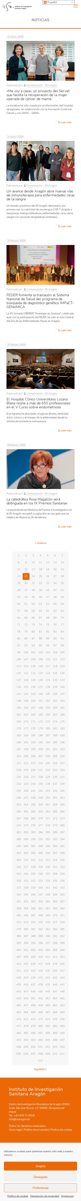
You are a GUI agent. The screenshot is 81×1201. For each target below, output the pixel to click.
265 (55, 811)
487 (40, 1033)
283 (33, 832)
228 (40, 777)
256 (40, 805)
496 (55, 1040)
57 (18, 611)
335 (55, 881)
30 (26, 583)
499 (26, 1047)
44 (26, 597)
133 (62, 680)
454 (55, 998)
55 (55, 604)
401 (26, 950)
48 (55, 597)
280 (62, 825)
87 (33, 638)
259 (62, 805)
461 (55, 1005)
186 (40, 735)
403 (40, 950)
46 (40, 597)
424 (40, 971)
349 (55, 894)
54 (47, 604)
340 (40, 888)
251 (55, 798)
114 (26, 666)
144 (40, 694)
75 (47, 625)
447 (55, 991)
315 (62, 860)
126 (62, 673)
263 (40, 811)
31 (33, 583)
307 (55, 853)
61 (47, 611)
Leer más (66, 122)
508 (40, 1054)
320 (47, 867)
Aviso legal (15, 1130)
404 (47, 950)
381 (33, 929)
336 (62, 881)
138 (47, 687)
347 (40, 894)
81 (40, 632)
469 (62, 1012)
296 (26, 846)
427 (62, 971)
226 (26, 777)
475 (55, 1019)
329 (62, 874)
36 (18, 590)
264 (47, 811)
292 (47, 839)
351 (18, 901)
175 (62, 721)
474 (47, 1019)
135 (26, 687)
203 (62, 749)
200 (40, 749)
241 (33, 791)
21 (62, 569)
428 (18, 978)
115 (33, 666)
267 (18, 818)
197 (18, 749)
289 (26, 839)
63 (62, 611)
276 (33, 825)
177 (26, 728)
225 (18, 777)
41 (55, 590)
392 (62, 936)
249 (40, 798)
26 (47, 576)
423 (33, 971)
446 (47, 991)
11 (40, 562)
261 (26, 811)
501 (40, 1047)
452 (40, 998)
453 (47, 998)
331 (26, 881)
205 (26, 756)
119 (62, 666)
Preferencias (40, 1188)
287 (62, 832)
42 (62, 590)
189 (62, 735)
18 (40, 569)
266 (62, 811)
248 (33, 798)
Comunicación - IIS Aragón (42, 85)
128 (26, 680)
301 (62, 846)
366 (26, 915)
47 (47, 597)
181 (55, 728)
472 (33, 1019)
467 (47, 1012)
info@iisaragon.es (19, 1119)
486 (33, 1033)
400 (18, 950)
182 (62, 728)
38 (33, 590)
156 (26, 708)
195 (55, 742)
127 (18, 680)
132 (55, 680)
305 (40, 853)
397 (47, 943)
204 (18, 756)
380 (26, 929)
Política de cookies (17, 1196)
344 (18, 894)
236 (47, 784)
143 (33, 694)
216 (55, 763)
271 (47, 818)
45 (33, 597)
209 (55, 756)
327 (47, 874)
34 (55, 583)
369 (47, 915)
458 (33, 1005)
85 (18, 638)
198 (26, 749)
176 (18, 728)
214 (40, 763)
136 (33, 687)
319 (40, 867)
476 (62, 1019)
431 (40, 978)
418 (47, 964)
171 (33, 721)
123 (40, 673)
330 (18, 881)
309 (18, 860)
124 (47, 673)
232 (18, 784)
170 (26, 721)
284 (40, 832)
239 (18, 791)
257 (47, 805)
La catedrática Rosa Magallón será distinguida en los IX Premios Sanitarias (36, 501)
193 (40, 742)
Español (52, 2)
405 (55, 950)
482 (55, 1026)
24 (33, 576)
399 (62, 943)
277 (40, 825)
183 (18, 735)
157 (33, 708)
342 (55, 888)
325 (33, 874)
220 (33, 770)
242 (40, 791)
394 (26, 943)
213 (33, 763)
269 (33, 818)
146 (55, 694)
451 (33, 998)
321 (55, 867)
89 (47, 638)
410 (40, 957)
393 (18, 943)
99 (18, 652)
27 (55, 576)
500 (33, 1047)
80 (33, 632)
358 (18, 908)
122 (33, 673)
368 (40, 915)
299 (47, 846)
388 (33, 936)
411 (47, 957)
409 (33, 957)
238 (62, 784)
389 (40, 936)
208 (47, 756)
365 (18, 915)
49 (62, 597)
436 (26, 984)
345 (26, 894)
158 (40, 708)
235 (40, 784)
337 (18, 888)
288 (18, 839)
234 (33, 784)
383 (47, 929)
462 (62, 1005)
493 (33, 1040)
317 (26, 867)
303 (26, 853)
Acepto (40, 1166)
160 (55, 708)
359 (26, 908)
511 (62, 1054)
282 (26, 832)
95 (40, 645)
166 (47, 715)
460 (47, 1005)
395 (33, 943)
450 (26, 998)
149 (26, 701)
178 (33, 728)
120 (18, 673)
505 (18, 1054)
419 (55, 964)
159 (47, 708)
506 (26, 1054)
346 (33, 894)
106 (18, 659)
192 (33, 742)
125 (55, 673)
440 (55, 984)
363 (55, 908)
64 (18, 618)
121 (26, 673)
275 (26, 825)
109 (40, 659)
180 (47, 728)
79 (26, 632)
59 (33, 611)
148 (18, 701)
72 (26, 625)
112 (62, 659)
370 (55, 915)
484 (18, 1033)
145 (47, 694)
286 (55, 832)
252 (62, 798)
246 (18, 798)
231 (62, 777)
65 (26, 618)
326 (40, 874)
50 (18, 604)
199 (33, 749)
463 (18, 1012)
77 (62, 625)
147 (62, 694)
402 (33, 950)
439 (47, 984)
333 (40, 881)
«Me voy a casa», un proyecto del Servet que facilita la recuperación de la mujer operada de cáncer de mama (38, 95)
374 (33, 922)
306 (47, 853)
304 (33, 853)
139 (55, 687)
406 (62, 950)
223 (55, 770)
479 (33, 1026)
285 (47, 832)
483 (62, 1026)
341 (47, 888)
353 (33, 901)
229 (47, 777)
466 (40, 1012)
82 (47, 632)
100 (26, 652)
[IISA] (16, 6)
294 (62, 839)
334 (47, 881)
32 (40, 583)
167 (55, 715)
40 (47, 590)
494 (40, 1040)
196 (62, 742)
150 (33, 701)
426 (55, 971)
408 (26, 957)
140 (62, 687)
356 (55, 901)
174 (55, 721)
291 (40, 839)
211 (18, 763)
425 (47, 971)
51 (26, 604)
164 (33, 715)
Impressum (67, 1196)
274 (18, 825)
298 (40, 846)
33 (47, 583)
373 (26, 922)
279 (55, 825)
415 (26, 964)
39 (40, 590)
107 (26, 659)
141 (18, 694)
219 (26, 770)
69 (55, 618)
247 (26, 798)
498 (18, 1047)
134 (18, 687)
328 (55, 874)
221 (40, 770)
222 (47, 770)
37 (26, 590)
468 (55, 1012)
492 (26, 1040)
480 (40, 1026)
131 (47, 680)
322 (62, 867)
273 (62, 818)
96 (47, 645)
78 (18, 632)
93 (26, 645)
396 (40, 943)
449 (18, 998)
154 (62, 701)
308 (62, 853)
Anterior (42, 543)
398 (55, 943)
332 (33, 881)
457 (26, 1005)
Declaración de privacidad (44, 1196)
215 (47, 763)
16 (26, 569)
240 (26, 791)
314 (55, 860)
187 (47, 735)
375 (40, 922)
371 (62, 915)
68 (47, 618)
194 (47, 742)
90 (55, 638)
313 (47, 860)
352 (26, 901)
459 (40, 1005)
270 (40, 818)
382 (40, 929)
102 (40, 652)
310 (26, 860)
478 (26, 1026)
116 (40, 666)
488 (47, 1033)
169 (18, 721)
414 (18, 964)
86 (26, 638)
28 (62, 576)
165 (40, 715)
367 (33, 915)
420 (62, 964)
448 (62, 991)
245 (62, 791)
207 (40, 756)
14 (62, 562)
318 (33, 867)
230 (55, 777)
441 (62, 984)
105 (62, 652)
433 (55, 978)
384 (55, 929)
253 (18, 805)
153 (55, 701)
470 (18, 1019)
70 (62, 618)
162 (18, 715)
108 (33, 659)
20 (55, 569)
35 (62, 583)
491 (18, 1040)
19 (47, 569)
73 (33, 625)
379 (18, 929)
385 (62, 929)
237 (55, 784)
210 (62, 756)
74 (40, 625)
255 (33, 805)
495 (47, 1040)
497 (62, 1040)
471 (26, 1019)
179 (40, 728)
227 (33, 777)
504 (62, 1047)
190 (18, 742)
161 (62, 708)
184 (26, 735)
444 (33, 991)
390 (47, 936)
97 (55, 645)
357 (62, 901)
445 (40, 991)
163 (26, 715)
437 (33, 984)
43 (18, 597)
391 (55, 936)
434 (62, 978)
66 (33, 618)
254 (26, 805)
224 (62, 770)
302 (18, 853)
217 (62, 763)
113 (18, 666)
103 (47, 652)
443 (26, 991)
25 (40, 576)
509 (47, 1054)
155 (18, 708)
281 (18, 832)
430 (33, 978)
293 (55, 839)
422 (26, 971)
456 (18, 1005)
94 (33, 645)
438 (40, 984)
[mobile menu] (75, 6)
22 (18, 576)
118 (55, 666)
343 (62, 888)
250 (47, 798)
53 (40, 604)
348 (47, 894)
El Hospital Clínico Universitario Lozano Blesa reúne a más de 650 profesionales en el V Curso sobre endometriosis (38, 403)
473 (40, 1019)
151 (40, 701)
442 (18, 991)
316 (18, 867)
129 (33, 680)
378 (62, 922)
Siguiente (39, 1069)
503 (55, 1047)
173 (47, 721)
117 (47, 666)
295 (18, 846)
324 (26, 874)
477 (18, 1026)
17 (33, 569)
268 (26, 818)
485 (26, 1033)
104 (55, 652)
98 (62, 645)
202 (55, 749)
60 (40, 611)
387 (26, 936)
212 (26, 763)
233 (26, 784)
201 (47, 749)
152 (47, 701)
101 (33, 652)
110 (47, 659)
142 (26, 694)
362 (47, 908)
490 (62, 1033)
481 (47, 1026)
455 (62, 998)
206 (33, 756)
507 (33, 1054)
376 (47, 922)
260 (18, 811)
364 (62, 908)
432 (47, 978)
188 (55, 735)
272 (55, 818)
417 (40, 964)
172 (40, 721)
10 (33, 562)
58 (26, 611)
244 (55, 791)
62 (55, 611)
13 (55, 562)
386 (18, 936)
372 (18, 922)
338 (26, 888)
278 (47, 825)
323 (18, 874)
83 (55, 632)
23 (26, 576)
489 (55, 1033)
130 (40, 680)
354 (40, 901)
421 (18, 971)
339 (33, 888)
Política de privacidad (36, 1130)
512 (40, 1061)
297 (33, 846)
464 (26, 1012)
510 (55, 1054)
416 (33, 964)
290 (33, 839)
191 (26, 742)
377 (55, 922)
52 (33, 604)
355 (47, 901)
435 (18, 984)
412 (55, 957)
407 (18, 957)
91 (62, 638)
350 (62, 894)
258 (55, 805)
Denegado (41, 1177)
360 (33, 908)
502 (47, 1047)
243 (47, 791)
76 (55, 625)
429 (26, 978)
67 (40, 618)
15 (18, 569)
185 (33, 735)
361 (40, 908)
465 (33, 1012)
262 (33, 811)
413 (62, 957)
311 (33, 860)
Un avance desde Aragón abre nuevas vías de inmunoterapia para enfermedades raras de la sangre (40, 195)
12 (47, 562)
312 (40, 860)
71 (18, 625)
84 (62, 632)
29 (18, 583)
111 (55, 659)
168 (62, 715)
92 (18, 645)
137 (40, 687)
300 (55, 846)
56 (62, 604)
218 (18, 770)
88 (40, 638)
